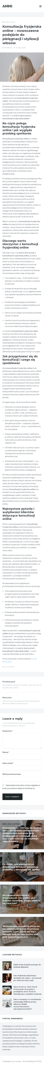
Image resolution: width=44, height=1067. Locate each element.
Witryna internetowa (11, 774)
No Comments (8, 667)
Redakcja (8, 48)
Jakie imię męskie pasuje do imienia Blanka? (27, 965)
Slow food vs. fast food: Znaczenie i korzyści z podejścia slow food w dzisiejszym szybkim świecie (27, 990)
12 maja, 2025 (21, 48)
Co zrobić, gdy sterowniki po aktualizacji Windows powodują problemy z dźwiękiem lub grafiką (20, 867)
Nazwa (5, 752)
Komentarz (7, 731)
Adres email (8, 763)
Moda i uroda (9, 22)
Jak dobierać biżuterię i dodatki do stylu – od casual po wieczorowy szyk (27, 977)
